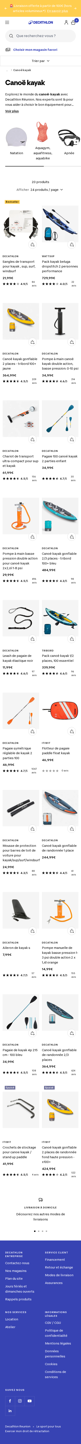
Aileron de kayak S (16, 948)
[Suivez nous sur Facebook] (10, 1401)
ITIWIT (46, 743)
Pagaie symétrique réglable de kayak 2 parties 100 (17, 753)
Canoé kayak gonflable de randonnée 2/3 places (59, 1055)
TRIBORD (48, 650)
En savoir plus (57, 11)
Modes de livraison (59, 1275)
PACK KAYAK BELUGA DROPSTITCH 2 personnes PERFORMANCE (60, 266)
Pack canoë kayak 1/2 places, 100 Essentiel (58, 658)
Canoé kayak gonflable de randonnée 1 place (59, 848)
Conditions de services (55, 1374)
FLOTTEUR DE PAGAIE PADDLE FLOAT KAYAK (56, 750)
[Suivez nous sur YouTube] (29, 1401)
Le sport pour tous (49, 1426)
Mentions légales (58, 1343)
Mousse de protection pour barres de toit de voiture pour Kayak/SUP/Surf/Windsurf (21, 853)
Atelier (10, 1327)
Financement (55, 1259)
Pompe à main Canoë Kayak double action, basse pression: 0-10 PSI (60, 363)
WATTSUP (48, 256)
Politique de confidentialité (56, 1333)
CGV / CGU (53, 1322)
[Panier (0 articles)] (73, 22)
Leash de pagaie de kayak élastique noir (18, 658)
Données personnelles (55, 1353)
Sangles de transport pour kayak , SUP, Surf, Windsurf (19, 266)
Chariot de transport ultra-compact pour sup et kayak (20, 461)
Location (11, 1319)
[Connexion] (66, 22)
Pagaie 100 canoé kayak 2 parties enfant (60, 458)
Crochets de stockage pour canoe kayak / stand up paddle (19, 1152)
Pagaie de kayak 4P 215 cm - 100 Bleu (20, 1052)
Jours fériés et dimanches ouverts (19, 1288)
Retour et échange (59, 1267)
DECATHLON (11, 256)
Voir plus (12, 111)
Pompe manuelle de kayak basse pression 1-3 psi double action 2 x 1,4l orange (60, 955)
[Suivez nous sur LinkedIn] (10, 1411)
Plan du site (14, 1278)
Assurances (54, 1283)
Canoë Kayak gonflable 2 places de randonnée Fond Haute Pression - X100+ (59, 1155)
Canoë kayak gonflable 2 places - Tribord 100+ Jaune (20, 363)
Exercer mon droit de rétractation (27, 1431)
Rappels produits (18, 1299)
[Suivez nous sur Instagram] (20, 1401)
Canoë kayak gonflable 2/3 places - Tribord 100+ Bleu (59, 558)
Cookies (51, 1364)
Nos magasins (16, 1271)
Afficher (22, 189)
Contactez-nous (17, 1263)
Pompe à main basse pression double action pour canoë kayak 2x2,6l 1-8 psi (20, 561)
